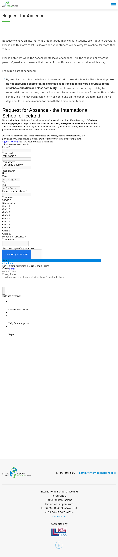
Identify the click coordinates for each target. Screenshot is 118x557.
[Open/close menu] (113, 4)
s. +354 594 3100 (65, 472)
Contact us (59, 516)
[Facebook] (58, 545)
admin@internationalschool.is (97, 472)
